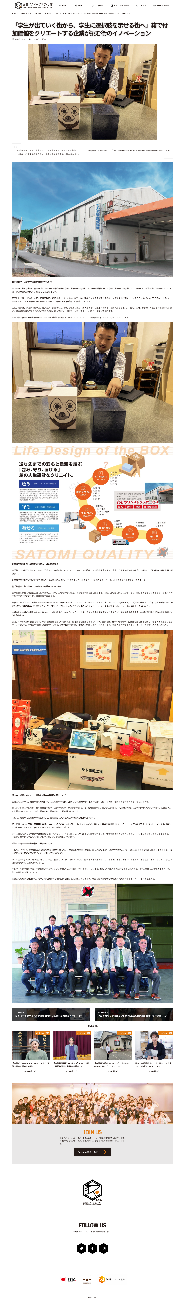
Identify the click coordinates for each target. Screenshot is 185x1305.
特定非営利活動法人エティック (66, 1275)
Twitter (81, 1248)
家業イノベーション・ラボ (31, 2)
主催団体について (92, 1297)
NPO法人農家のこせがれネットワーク (87, 1276)
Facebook (92, 1248)
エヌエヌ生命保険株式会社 (103, 1275)
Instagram (103, 1248)
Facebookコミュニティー (89, 1152)
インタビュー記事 (39, 39)
